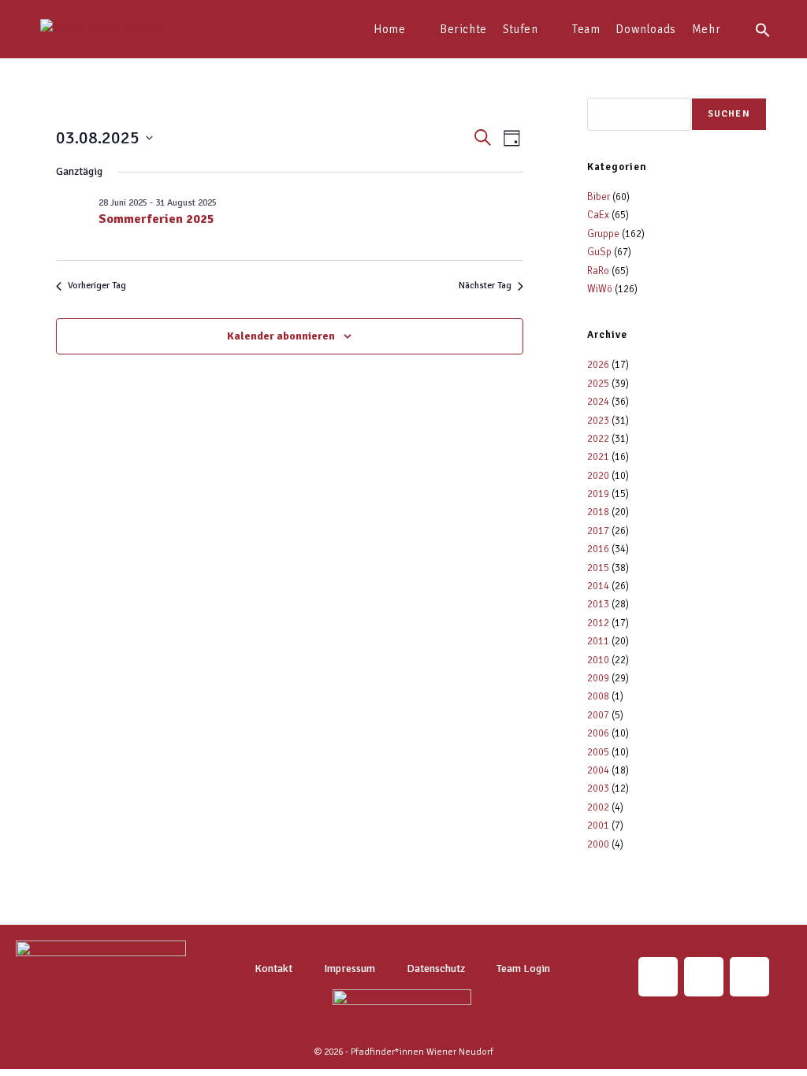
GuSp (599, 252)
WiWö (599, 289)
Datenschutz (436, 968)
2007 (598, 715)
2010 (598, 660)
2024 (598, 401)
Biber (598, 197)
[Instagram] (658, 976)
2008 (598, 696)
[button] (763, 29)
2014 (598, 586)
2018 (598, 512)
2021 (598, 457)
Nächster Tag (485, 285)
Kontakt (273, 968)
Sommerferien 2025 (156, 219)
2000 (598, 844)
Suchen (729, 114)
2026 (598, 364)
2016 (598, 549)
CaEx (598, 215)
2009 (598, 678)
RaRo (598, 271)
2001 (598, 825)
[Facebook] (749, 976)
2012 (598, 623)
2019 (598, 494)
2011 (598, 641)
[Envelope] (703, 976)
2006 (598, 733)
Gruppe (603, 234)
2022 (598, 438)
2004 (598, 770)
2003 (598, 788)
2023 (598, 420)
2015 (598, 568)
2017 (598, 531)
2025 (598, 383)
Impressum (349, 968)
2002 (598, 807)
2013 (598, 604)
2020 (598, 475)
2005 (598, 752)
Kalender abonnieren (281, 336)
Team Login (523, 968)
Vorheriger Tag (97, 285)
